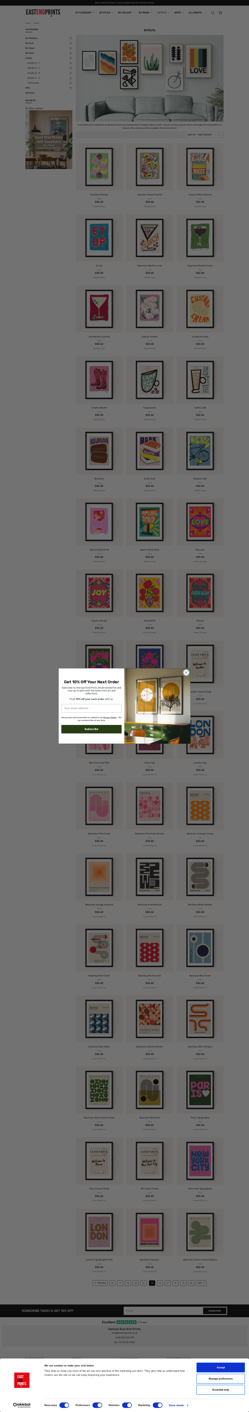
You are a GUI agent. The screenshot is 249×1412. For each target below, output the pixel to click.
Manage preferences (221, 1378)
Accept (221, 1367)
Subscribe (91, 729)
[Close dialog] (186, 673)
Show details (176, 1405)
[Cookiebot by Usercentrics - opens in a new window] (22, 1405)
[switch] (97, 1405)
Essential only (220, 1389)
